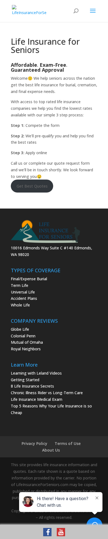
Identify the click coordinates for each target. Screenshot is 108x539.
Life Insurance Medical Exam (36, 399)
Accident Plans (24, 298)
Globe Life (20, 329)
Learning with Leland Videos (36, 373)
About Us (51, 450)
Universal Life (23, 292)
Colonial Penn (23, 335)
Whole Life (20, 305)
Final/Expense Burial (29, 278)
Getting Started (25, 379)
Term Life (19, 285)
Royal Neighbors (26, 348)
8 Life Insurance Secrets (32, 386)
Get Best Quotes (32, 186)
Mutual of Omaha (27, 342)
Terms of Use (68, 443)
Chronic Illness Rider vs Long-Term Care (47, 392)
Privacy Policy (34, 443)
